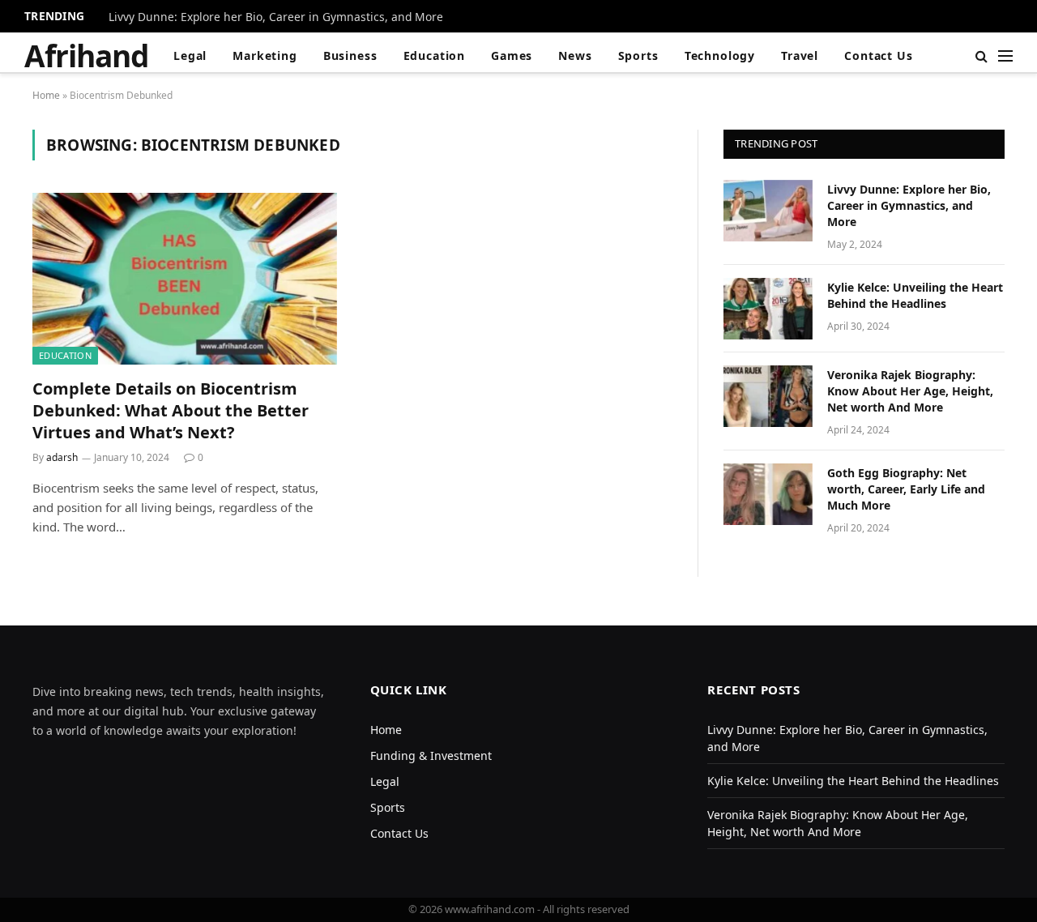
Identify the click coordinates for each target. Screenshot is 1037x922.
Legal (190, 55)
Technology (720, 55)
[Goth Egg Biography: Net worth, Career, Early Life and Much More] (768, 494)
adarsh (62, 457)
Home (46, 95)
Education (434, 55)
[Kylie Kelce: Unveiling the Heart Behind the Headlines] (768, 308)
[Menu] (1005, 55)
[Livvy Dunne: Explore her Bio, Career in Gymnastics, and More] (768, 210)
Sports (638, 55)
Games (511, 55)
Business (350, 55)
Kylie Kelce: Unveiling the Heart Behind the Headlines (915, 295)
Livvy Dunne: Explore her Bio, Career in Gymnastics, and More (276, 17)
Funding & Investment (431, 755)
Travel (799, 55)
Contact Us (878, 55)
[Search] (981, 55)
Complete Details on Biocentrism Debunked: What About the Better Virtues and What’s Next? (170, 410)
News (574, 55)
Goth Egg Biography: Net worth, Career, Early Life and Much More (906, 489)
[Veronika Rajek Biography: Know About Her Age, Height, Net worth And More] (768, 396)
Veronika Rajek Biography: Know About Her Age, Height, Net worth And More (910, 391)
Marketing (265, 55)
